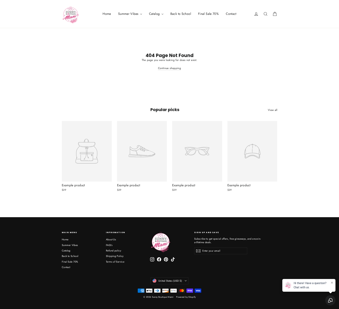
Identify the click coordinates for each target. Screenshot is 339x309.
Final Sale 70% (208, 13)
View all (272, 110)
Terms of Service (115, 261)
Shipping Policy (115, 256)
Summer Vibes (128, 13)
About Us (111, 239)
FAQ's (109, 245)
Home (107, 13)
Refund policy (113, 250)
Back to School (180, 13)
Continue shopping (169, 68)
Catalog (155, 13)
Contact (231, 13)
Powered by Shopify (186, 297)
